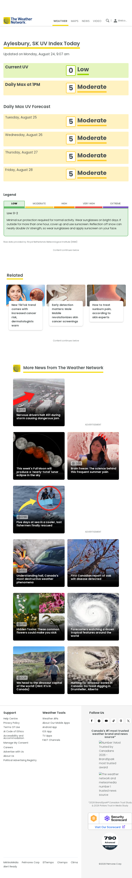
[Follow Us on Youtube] (106, 721)
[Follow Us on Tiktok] (113, 721)
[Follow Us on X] (128, 721)
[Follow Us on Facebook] (91, 721)
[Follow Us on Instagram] (99, 721)
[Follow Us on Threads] (121, 721)
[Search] (107, 20)
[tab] (14, 204)
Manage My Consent (15, 742)
